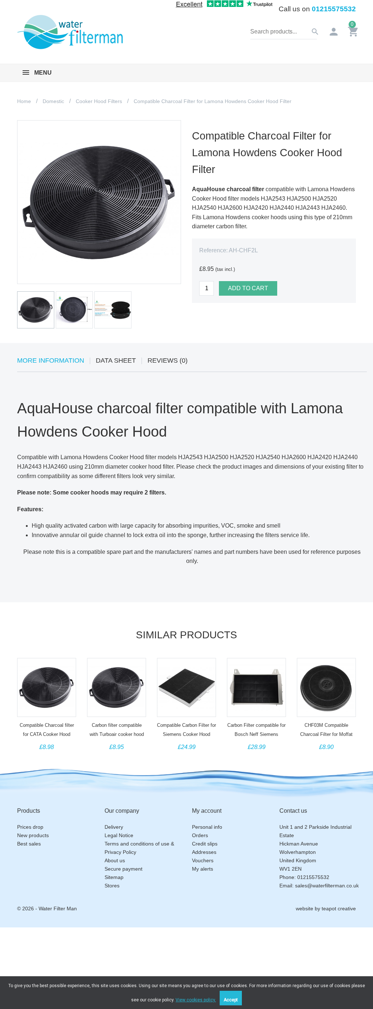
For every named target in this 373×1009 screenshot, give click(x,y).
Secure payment (123, 869)
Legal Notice (119, 835)
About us (115, 860)
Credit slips (204, 844)
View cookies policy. (196, 999)
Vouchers (202, 860)
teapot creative (339, 908)
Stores (112, 885)
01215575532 (334, 9)
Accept (231, 999)
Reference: (213, 250)
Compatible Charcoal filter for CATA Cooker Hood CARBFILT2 (47, 734)
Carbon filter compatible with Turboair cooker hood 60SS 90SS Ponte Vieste (117, 734)
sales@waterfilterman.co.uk (327, 885)
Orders (200, 835)
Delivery (114, 827)
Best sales (29, 844)
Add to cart (248, 288)
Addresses (204, 852)
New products (33, 835)
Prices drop (30, 827)
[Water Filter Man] (70, 31)
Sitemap (114, 877)
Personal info (207, 827)
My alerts (202, 869)
